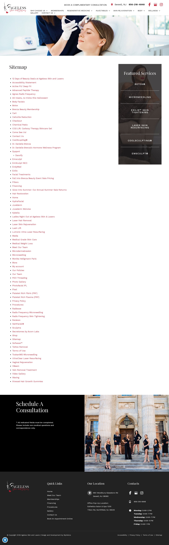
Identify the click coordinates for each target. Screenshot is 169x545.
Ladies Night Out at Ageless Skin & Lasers (33, 216)
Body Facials (18, 101)
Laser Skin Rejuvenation (24, 224)
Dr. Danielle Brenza (21, 144)
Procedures (17, 304)
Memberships (53, 499)
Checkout (17, 121)
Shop (14, 335)
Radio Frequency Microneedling (27, 312)
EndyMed (16, 167)
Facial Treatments (21, 174)
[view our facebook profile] (149, 5)
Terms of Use (19, 350)
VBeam (15, 366)
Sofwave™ (17, 343)
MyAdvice (67, 535)
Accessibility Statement (24, 82)
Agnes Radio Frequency (23, 94)
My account (18, 266)
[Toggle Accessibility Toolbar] (5, 540)
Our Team (17, 274)
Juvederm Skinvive (21, 209)
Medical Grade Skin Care (24, 239)
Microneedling (19, 255)
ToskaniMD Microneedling (24, 354)
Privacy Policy (19, 301)
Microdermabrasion (21, 251)
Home (15, 197)
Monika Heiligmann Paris (24, 258)
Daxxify (19, 155)
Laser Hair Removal (22, 220)
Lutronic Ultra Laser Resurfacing (28, 232)
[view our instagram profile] (161, 5)
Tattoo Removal (20, 347)
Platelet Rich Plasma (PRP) (25, 297)
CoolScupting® (19, 140)
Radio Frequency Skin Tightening (28, 316)
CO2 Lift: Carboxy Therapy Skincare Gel (32, 128)
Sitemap (16, 339)
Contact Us (18, 136)
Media (15, 236)
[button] (46, 11)
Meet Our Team (20, 247)
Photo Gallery (19, 282)
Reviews (16, 320)
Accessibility (122, 535)
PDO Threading (19, 278)
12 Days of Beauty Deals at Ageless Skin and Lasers (38, 78)
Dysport (16, 151)
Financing (17, 186)
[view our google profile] (155, 5)
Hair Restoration (20, 193)
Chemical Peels (20, 124)
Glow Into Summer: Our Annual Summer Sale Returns (39, 190)
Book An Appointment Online (60, 519)
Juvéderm (17, 205)
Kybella (16, 213)
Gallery (50, 511)
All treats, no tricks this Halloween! (30, 98)
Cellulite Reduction (22, 117)
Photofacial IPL (19, 285)
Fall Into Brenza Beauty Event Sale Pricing (33, 178)
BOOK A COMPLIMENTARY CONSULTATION (85, 5)
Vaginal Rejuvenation (22, 362)
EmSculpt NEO (19, 163)
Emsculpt (17, 159)
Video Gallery (19, 373)
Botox (15, 105)
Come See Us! (19, 132)
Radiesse (16, 308)
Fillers (15, 182)
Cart (14, 113)
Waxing (15, 377)
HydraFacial (18, 201)
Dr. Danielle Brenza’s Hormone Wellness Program (36, 147)
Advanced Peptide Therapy (25, 90)
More (14, 262)
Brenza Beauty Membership (25, 109)
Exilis (14, 170)
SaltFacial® (18, 324)
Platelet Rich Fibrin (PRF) (24, 293)
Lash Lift (16, 228)
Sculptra (16, 327)
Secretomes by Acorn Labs (25, 331)
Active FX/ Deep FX (21, 86)
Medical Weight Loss (22, 243)
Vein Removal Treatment (24, 370)
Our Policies (18, 270)
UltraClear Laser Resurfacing (26, 358)
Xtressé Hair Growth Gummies (27, 381)
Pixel (14, 289)
